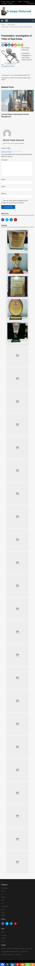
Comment (4, 160)
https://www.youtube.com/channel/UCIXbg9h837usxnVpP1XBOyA (33, 3)
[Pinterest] (12, 45)
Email (3, 186)
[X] (6, 45)
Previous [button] (2, 107)
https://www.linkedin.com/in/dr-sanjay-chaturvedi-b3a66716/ (31, 3)
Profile (10, 3)
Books (3, 909)
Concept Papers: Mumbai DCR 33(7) (14, 114)
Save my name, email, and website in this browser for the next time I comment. (14, 202)
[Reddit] (15, 45)
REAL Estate (4, 888)
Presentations (5, 906)
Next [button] (32, 107)
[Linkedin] (9, 45)
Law (2, 903)
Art (2, 894)
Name (3, 179)
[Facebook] (2, 45)
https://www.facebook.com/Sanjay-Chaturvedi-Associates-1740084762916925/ (2, 219)
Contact (4, 3)
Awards (3, 915)
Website (3, 193)
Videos (3, 912)
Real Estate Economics (7, 954)
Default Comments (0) (6, 151)
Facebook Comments (17, 151)
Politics (3, 897)
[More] (21, 45)
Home (20, 2)
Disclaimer (26, 2)
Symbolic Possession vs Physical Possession (13, 948)
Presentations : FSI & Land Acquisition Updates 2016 (16, 75)
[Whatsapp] (18, 45)
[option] (17, 103)
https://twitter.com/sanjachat (29, 3)
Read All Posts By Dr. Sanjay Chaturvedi (13, 143)
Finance (3, 891)
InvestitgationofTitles (7, 66)
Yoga (2, 900)
